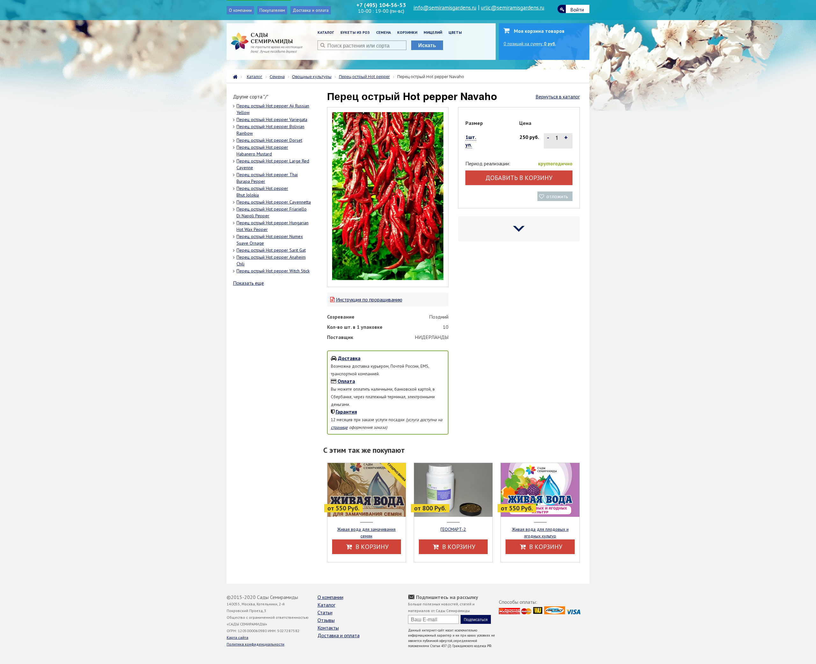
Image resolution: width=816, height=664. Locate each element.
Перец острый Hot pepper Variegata (272, 119)
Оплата (346, 381)
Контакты (328, 627)
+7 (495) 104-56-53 (381, 5)
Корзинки (407, 32)
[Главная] (237, 76)
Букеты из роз (355, 32)
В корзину (371, 547)
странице (339, 427)
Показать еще (248, 283)
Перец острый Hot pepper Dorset (269, 140)
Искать (427, 45)
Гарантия (346, 411)
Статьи (324, 612)
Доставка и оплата (311, 10)
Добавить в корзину (518, 178)
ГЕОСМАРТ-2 (453, 529)
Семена (383, 32)
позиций (530, 44)
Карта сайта (237, 637)
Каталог (325, 32)
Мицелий (433, 32)
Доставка (349, 358)
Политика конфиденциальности (255, 644)
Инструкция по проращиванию (369, 299)
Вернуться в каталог (558, 96)
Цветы (455, 32)
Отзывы (326, 620)
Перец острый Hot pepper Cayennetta (274, 202)
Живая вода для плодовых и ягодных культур (540, 532)
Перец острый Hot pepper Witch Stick (273, 271)
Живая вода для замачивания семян (366, 532)
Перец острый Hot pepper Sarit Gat (271, 250)
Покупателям (272, 10)
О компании (240, 10)
